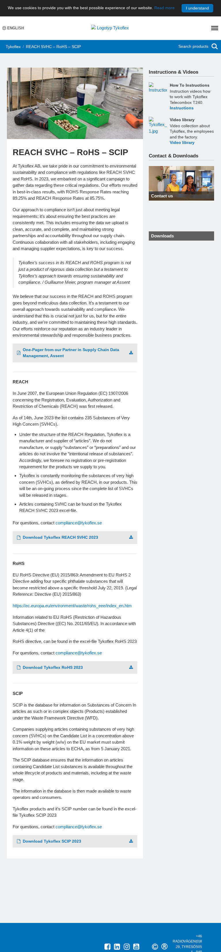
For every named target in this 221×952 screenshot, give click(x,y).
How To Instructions (189, 85)
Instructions (182, 108)
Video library (182, 119)
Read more (164, 8)
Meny (214, 28)
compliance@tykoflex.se (79, 522)
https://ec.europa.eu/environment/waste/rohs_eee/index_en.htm (72, 605)
